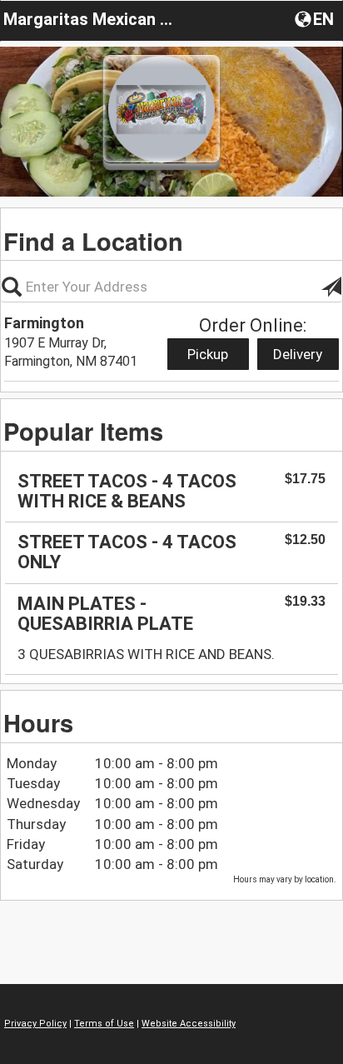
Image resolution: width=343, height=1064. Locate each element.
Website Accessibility (189, 1023)
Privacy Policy (35, 1023)
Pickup (207, 354)
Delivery (297, 354)
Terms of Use (104, 1023)
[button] (316, 18)
